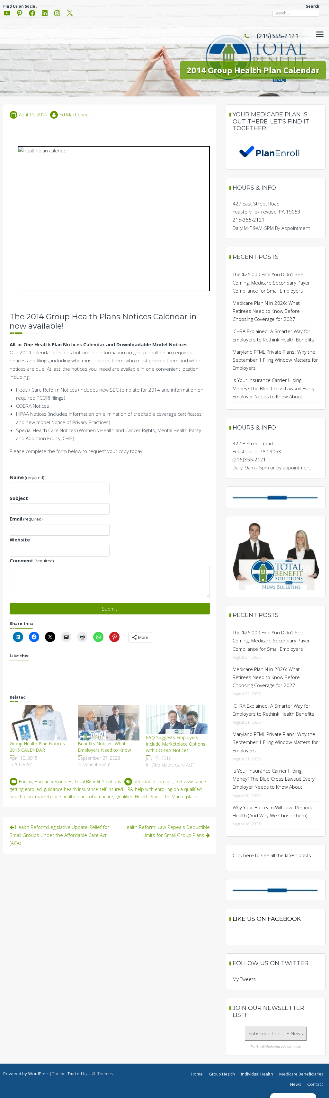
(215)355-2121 (277, 36)
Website (20, 539)
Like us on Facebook (267, 918)
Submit (109, 608)
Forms (25, 781)
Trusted (74, 1074)
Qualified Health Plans (138, 797)
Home (197, 1074)
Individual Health (257, 1074)
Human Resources (53, 781)
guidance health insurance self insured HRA (88, 789)
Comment (32, 560)
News (295, 1084)
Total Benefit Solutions (98, 781)
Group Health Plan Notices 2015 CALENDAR (37, 746)
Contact (315, 1084)
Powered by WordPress (26, 1074)
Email (26, 518)
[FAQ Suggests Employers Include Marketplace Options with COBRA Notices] (177, 719)
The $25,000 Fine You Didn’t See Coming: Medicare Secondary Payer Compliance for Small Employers (271, 282)
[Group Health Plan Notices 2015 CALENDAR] (40, 722)
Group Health (222, 1074)
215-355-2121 (249, 219)
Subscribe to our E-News (275, 1033)
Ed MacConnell (74, 115)
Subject (19, 498)
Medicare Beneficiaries (301, 1074)
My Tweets (244, 979)
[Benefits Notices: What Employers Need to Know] (108, 722)
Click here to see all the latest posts (272, 855)
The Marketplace (180, 797)
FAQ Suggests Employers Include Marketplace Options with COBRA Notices (175, 743)
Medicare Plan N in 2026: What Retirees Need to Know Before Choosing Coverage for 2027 (266, 311)
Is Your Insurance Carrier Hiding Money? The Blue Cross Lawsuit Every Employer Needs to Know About (274, 388)
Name (27, 477)
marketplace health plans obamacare (74, 797)
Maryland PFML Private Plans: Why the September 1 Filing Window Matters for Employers (275, 360)
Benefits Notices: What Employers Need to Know (104, 746)
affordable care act (153, 781)
